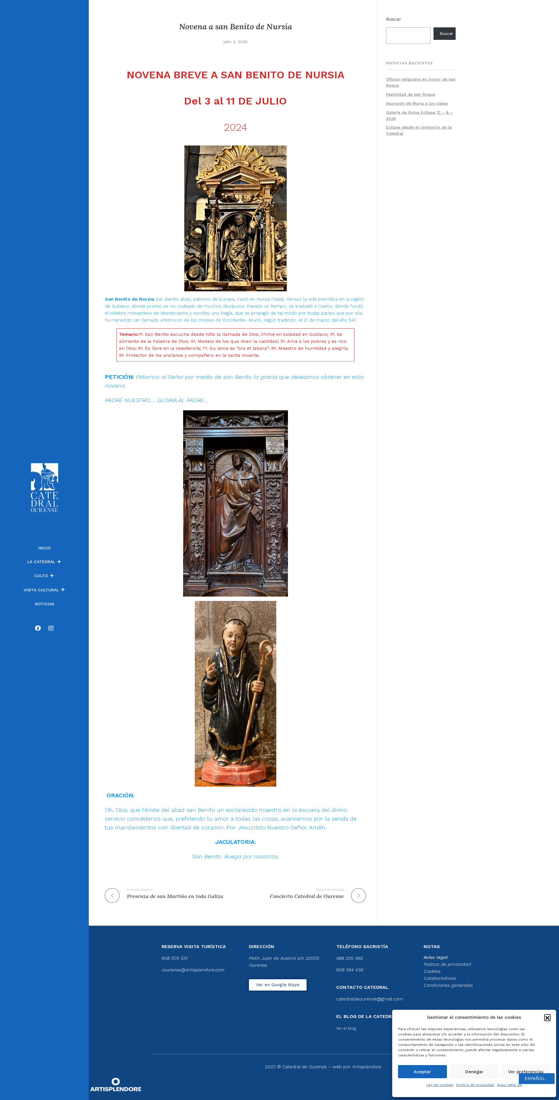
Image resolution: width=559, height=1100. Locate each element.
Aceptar (422, 1071)
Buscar (393, 19)
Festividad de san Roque (410, 94)
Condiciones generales (448, 985)
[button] (547, 1017)
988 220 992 (349, 958)
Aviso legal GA (509, 1085)
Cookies (432, 971)
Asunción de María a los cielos (417, 103)
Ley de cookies (439, 1085)
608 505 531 (175, 958)
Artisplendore (366, 1066)
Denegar (474, 1071)
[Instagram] (51, 628)
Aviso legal (436, 957)
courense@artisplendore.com (193, 970)
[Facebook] (38, 628)
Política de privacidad (475, 1085)
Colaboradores (440, 978)
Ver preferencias (526, 1071)
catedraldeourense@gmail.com (369, 999)
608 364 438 (349, 970)
